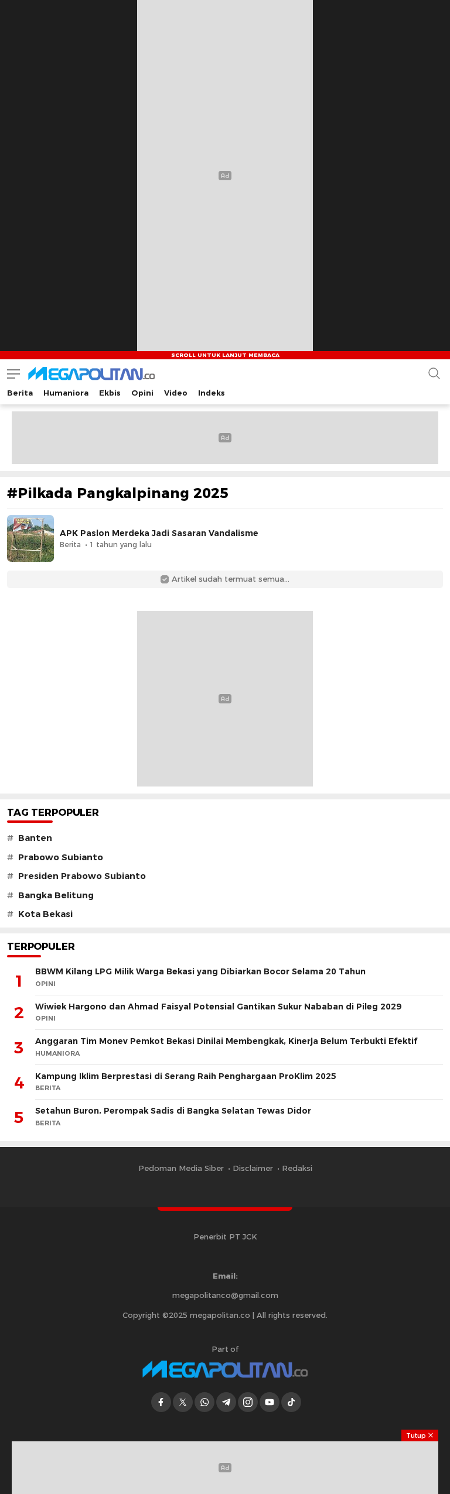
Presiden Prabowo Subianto (82, 876)
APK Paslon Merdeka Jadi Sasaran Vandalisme (159, 533)
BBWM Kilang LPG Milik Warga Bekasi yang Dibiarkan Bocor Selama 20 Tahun (200, 971)
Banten (35, 838)
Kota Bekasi (45, 914)
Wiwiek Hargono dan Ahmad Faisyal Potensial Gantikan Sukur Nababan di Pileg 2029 (218, 1006)
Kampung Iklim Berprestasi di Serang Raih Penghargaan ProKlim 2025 (185, 1076)
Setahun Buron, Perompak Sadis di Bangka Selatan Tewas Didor (173, 1110)
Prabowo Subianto (60, 857)
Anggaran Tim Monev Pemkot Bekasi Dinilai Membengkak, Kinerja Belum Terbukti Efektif (226, 1041)
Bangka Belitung (56, 895)
